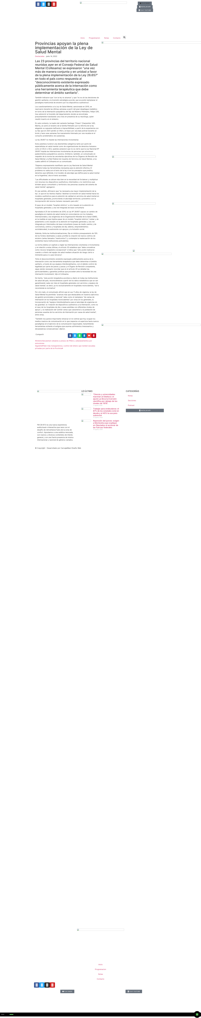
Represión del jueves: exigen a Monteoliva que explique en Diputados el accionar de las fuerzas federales (106, 424)
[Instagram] (48, 4)
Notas (106, 38)
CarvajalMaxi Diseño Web (71, 448)
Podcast (131, 405)
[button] (145, 3)
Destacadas (39, 56)
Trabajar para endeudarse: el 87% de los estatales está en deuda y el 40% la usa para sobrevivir (106, 412)
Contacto (116, 38)
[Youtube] (54, 4)
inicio (83, 38)
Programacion (94, 38)
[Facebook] (38, 4)
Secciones (132, 400)
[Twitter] (43, 4)
